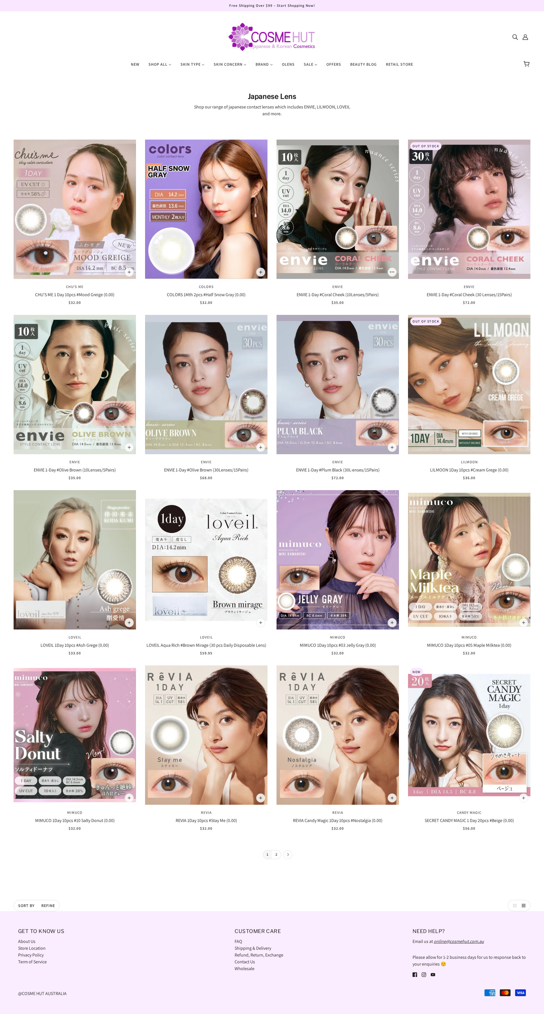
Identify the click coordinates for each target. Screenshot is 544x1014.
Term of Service (32, 962)
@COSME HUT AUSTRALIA (42, 993)
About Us (26, 941)
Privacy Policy (31, 955)
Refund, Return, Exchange (259, 955)
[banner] (272, 36)
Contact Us (245, 962)
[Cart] (527, 64)
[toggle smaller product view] (524, 905)
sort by (26, 905)
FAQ (238, 941)
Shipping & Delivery (253, 948)
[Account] (525, 36)
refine (48, 905)
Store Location (32, 948)
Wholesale (244, 969)
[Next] (288, 854)
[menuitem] (135, 64)
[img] (515, 36)
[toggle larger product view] (513, 905)
